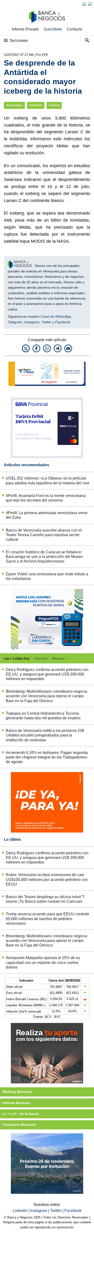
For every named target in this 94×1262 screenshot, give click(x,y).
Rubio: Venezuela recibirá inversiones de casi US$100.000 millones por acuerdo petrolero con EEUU (47, 879)
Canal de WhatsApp (55, 316)
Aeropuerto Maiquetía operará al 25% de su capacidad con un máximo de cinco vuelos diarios (43, 962)
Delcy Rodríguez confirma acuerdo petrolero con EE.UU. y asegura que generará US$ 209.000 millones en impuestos (47, 674)
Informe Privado (25, 29)
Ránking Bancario (17, 1092)
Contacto (74, 29)
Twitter (46, 322)
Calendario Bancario (19, 1125)
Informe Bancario (16, 1103)
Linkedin (20, 1211)
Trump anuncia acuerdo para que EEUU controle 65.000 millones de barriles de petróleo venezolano (47, 918)
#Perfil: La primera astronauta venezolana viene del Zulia (46, 515)
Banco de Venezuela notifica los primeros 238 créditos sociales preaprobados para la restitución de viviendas (45, 735)
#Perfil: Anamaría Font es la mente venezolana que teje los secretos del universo (46, 498)
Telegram (15, 322)
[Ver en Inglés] (84, 4)
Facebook (62, 322)
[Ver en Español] (90, 4)
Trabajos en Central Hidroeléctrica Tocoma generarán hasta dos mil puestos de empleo (43, 715)
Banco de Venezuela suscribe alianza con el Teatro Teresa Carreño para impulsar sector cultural (44, 534)
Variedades (14, 105)
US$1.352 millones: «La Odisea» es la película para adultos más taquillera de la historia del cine (47, 480)
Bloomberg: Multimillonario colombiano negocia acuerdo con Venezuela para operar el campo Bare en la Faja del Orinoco (46, 696)
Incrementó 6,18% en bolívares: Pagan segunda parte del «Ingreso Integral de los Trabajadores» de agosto (47, 757)
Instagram (32, 322)
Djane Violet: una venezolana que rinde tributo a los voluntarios (47, 576)
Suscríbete (53, 29)
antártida (35, 105)
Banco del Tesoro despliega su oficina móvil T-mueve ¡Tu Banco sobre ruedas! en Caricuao (45, 899)
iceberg (54, 105)
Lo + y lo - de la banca (20, 1114)
